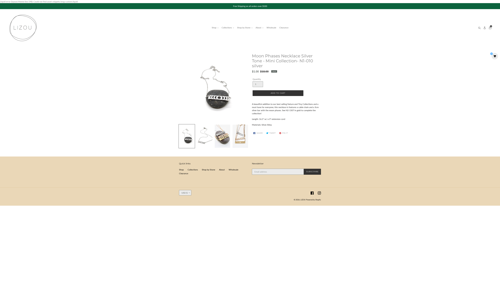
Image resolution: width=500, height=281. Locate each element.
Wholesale (233, 169)
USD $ (185, 192)
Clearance (183, 173)
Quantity (257, 79)
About (222, 169)
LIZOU (303, 200)
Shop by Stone (208, 169)
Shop (181, 169)
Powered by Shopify (313, 200)
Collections (193, 169)
